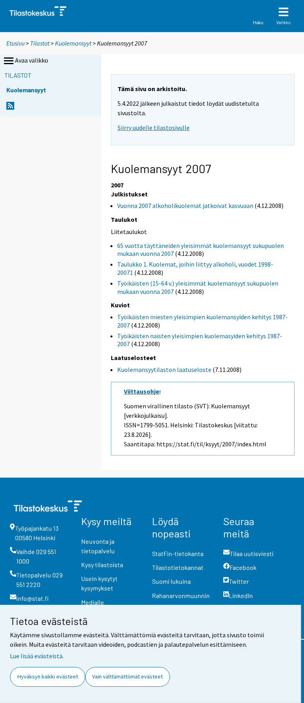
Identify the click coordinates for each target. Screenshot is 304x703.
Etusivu (15, 43)
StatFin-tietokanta (177, 553)
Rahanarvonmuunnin (181, 595)
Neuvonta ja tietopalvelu (98, 545)
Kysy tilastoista (102, 564)
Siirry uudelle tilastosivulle (154, 127)
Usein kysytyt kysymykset (99, 583)
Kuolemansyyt (73, 43)
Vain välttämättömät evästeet (127, 676)
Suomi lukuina (171, 581)
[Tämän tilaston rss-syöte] (10, 108)
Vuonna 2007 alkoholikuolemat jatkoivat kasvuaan (185, 206)
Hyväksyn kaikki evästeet (47, 676)
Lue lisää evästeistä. (37, 656)
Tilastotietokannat (177, 567)
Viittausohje (141, 391)
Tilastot (39, 43)
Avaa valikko (31, 60)
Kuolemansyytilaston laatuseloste (164, 369)
